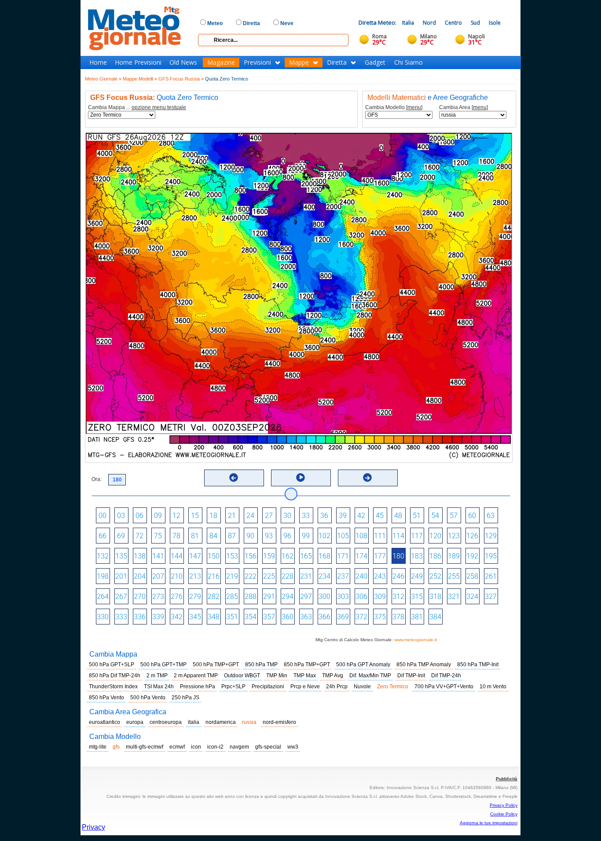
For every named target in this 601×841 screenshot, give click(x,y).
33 (306, 515)
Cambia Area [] (463, 107)
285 (232, 596)
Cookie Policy (503, 814)
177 (380, 556)
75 (158, 536)
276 (177, 596)
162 (287, 556)
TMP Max (304, 675)
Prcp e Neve (305, 686)
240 (361, 576)
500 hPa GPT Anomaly (363, 664)
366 (324, 617)
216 (214, 576)
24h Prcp (337, 686)
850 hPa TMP (261, 664)
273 (158, 596)
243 (380, 576)
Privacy (93, 827)
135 (121, 556)
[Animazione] (300, 477)
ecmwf (177, 747)
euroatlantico (104, 722)
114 (398, 536)
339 (158, 617)
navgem (239, 747)
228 (287, 576)
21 (232, 515)
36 (324, 515)
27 (269, 515)
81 (195, 536)
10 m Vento (493, 686)
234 (324, 576)
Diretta (337, 62)
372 (361, 617)
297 (306, 596)
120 (435, 536)
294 (287, 596)
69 (121, 536)
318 (435, 596)
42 (361, 515)
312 (398, 596)
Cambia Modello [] (393, 107)
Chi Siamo (408, 62)
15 (195, 515)
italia (193, 722)
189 (454, 556)
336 (140, 617)
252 (435, 576)
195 (491, 556)
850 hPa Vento (106, 697)
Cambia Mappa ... (137, 107)
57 (454, 515)
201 (121, 576)
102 (324, 536)
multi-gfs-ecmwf (144, 747)
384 (435, 617)
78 (176, 536)
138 (140, 556)
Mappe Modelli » (140, 78)
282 (214, 596)
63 (491, 515)
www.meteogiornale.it (415, 639)
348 (214, 617)
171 (343, 556)
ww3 (292, 747)
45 (380, 515)
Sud (475, 22)
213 (195, 576)
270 (140, 596)
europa (134, 722)
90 (250, 536)
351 (232, 617)
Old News (183, 62)
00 (102, 515)
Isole (495, 22)
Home (98, 62)
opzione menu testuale (159, 107)
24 (250, 515)
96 (287, 536)
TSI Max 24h (159, 686)
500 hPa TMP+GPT (216, 664)
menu (414, 107)
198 (103, 576)
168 (324, 556)
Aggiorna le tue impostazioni (488, 822)
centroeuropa (166, 722)
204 (140, 576)
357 (269, 617)
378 (398, 617)
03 (121, 515)
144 (177, 556)
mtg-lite (97, 747)
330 (103, 617)
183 (417, 556)
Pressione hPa (197, 686)
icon (196, 747)
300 (324, 596)
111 (380, 536)
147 (195, 556)
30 (287, 515)
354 (251, 617)
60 (472, 515)
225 (269, 576)
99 (306, 536)
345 (195, 617)
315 (417, 596)
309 (380, 596)
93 (269, 536)
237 (343, 576)
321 (454, 596)
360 (287, 617)
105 (343, 536)
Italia (408, 22)
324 (472, 596)
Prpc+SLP (233, 686)
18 (213, 515)
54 (435, 515)
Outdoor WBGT (242, 675)
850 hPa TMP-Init (477, 664)
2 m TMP (157, 675)
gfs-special (268, 747)
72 (139, 536)
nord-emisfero (279, 722)
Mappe (299, 62)
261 (491, 576)
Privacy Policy (503, 805)
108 (361, 536)
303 (343, 596)
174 (361, 556)
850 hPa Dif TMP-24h (114, 675)
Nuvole (362, 686)
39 (343, 515)
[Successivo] (367, 477)
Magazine (221, 62)
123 (454, 536)
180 (398, 556)
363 (306, 617)
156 (251, 556)
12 (176, 515)
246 (398, 576)
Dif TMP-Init (411, 675)
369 (343, 617)
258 (472, 576)
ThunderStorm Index (113, 686)
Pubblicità (506, 778)
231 (306, 576)
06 (139, 515)
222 (251, 576)
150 (214, 556)
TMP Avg (332, 675)
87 (232, 536)
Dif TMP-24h (446, 675)
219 (232, 576)
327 (491, 596)
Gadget (375, 62)
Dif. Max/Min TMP (370, 675)
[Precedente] (234, 477)
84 (213, 536)
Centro (453, 22)
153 (232, 556)
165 (306, 556)
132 (103, 556)
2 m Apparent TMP (196, 675)
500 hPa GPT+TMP (163, 664)
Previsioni (257, 62)
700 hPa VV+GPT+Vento (443, 686)
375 (380, 617)
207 (158, 576)
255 (454, 576)
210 (177, 576)
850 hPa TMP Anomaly (423, 664)
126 (472, 536)
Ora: (97, 479)
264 (103, 596)
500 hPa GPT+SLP (111, 664)
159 (269, 556)
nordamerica (220, 722)
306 (361, 596)
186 (435, 556)
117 (417, 536)
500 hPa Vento (147, 697)
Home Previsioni (138, 62)
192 (472, 556)
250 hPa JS (185, 697)
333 (121, 617)
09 (158, 515)
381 (417, 617)
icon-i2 (215, 747)
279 (195, 596)
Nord (429, 22)
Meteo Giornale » (103, 78)
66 (102, 536)
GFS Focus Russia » (181, 78)
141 (158, 556)
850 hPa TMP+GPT (307, 664)
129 (491, 536)
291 (269, 596)
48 (398, 515)
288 (251, 596)
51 (417, 515)
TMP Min (276, 675)
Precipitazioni (268, 686)
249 (417, 576)
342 (177, 617)
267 (121, 596)
